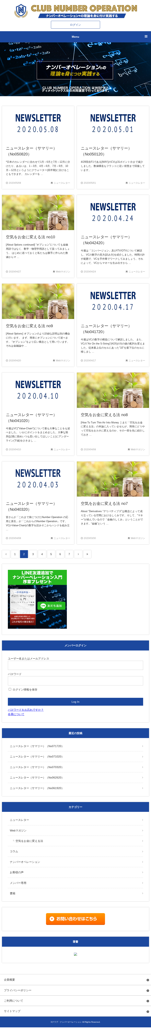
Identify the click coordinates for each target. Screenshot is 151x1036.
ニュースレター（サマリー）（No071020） (37, 756)
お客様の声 (17, 872)
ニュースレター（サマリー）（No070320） (37, 767)
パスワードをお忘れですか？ (26, 709)
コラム (14, 851)
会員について (16, 714)
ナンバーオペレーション (25, 861)
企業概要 (9, 979)
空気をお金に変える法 (29, 840)
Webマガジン (18, 830)
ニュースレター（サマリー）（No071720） (37, 746)
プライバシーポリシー (17, 990)
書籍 (12, 893)
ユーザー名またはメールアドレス (28, 658)
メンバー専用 (18, 882)
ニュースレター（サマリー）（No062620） (37, 777)
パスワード (15, 674)
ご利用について (13, 1000)
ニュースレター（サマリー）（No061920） (37, 788)
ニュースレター (19, 819)
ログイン (75, 24)
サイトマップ (12, 1011)
